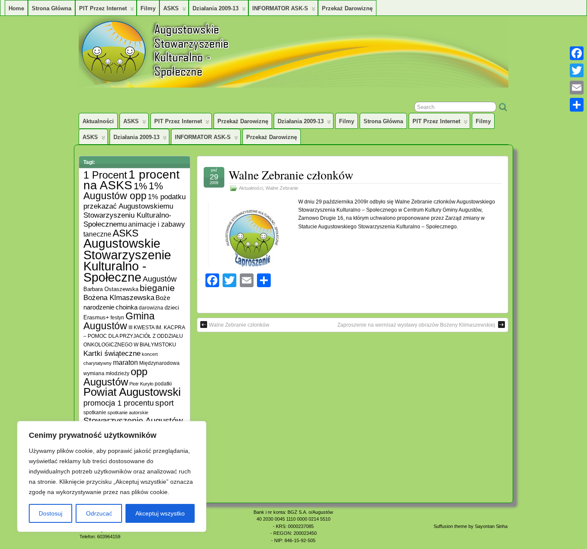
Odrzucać (99, 513)
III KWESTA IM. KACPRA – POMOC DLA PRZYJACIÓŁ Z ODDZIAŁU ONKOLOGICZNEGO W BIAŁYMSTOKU (134, 336)
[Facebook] (576, 53)
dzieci (172, 308)
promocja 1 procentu (118, 402)
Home (16, 8)
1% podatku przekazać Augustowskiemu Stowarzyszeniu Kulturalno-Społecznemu (134, 210)
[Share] (576, 104)
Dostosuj (50, 513)
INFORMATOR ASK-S (280, 8)
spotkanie (94, 412)
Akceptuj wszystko (160, 513)
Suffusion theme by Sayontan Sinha (471, 526)
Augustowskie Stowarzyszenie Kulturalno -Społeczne (127, 260)
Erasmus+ (96, 317)
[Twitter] (576, 70)
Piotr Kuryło (141, 383)
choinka (127, 307)
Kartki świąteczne (112, 353)
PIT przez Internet (103, 8)
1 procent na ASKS (131, 180)
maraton (125, 362)
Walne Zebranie (282, 188)
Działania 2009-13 (215, 8)
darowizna (151, 307)
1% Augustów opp (123, 190)
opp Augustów (115, 377)
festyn (117, 317)
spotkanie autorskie (127, 412)
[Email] (576, 87)
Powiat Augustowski (132, 392)
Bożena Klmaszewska (118, 297)
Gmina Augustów (119, 320)
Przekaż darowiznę (347, 8)
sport (164, 402)
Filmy (148, 8)
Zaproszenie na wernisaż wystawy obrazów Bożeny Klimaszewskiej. (416, 325)
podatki (163, 383)
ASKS (171, 8)
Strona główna (51, 8)
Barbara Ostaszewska (110, 289)
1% (140, 186)
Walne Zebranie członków (291, 175)
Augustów (160, 279)
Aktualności (98, 121)
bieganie (157, 288)
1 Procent (105, 175)
